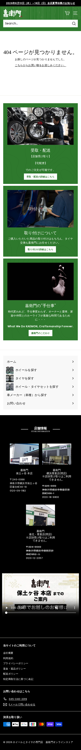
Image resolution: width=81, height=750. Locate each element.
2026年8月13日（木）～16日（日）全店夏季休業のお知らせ (40, 3)
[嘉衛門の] (40, 281)
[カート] (67, 13)
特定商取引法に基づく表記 (18, 679)
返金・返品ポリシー (14, 668)
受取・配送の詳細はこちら (40, 176)
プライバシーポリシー (15, 663)
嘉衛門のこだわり (40, 333)
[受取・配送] (40, 126)
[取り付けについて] (40, 208)
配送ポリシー (10, 674)
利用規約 (8, 658)
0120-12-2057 (34, 558)
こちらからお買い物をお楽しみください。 (40, 65)
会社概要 (8, 653)
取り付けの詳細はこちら (40, 249)
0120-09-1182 (18, 490)
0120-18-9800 (50, 497)
